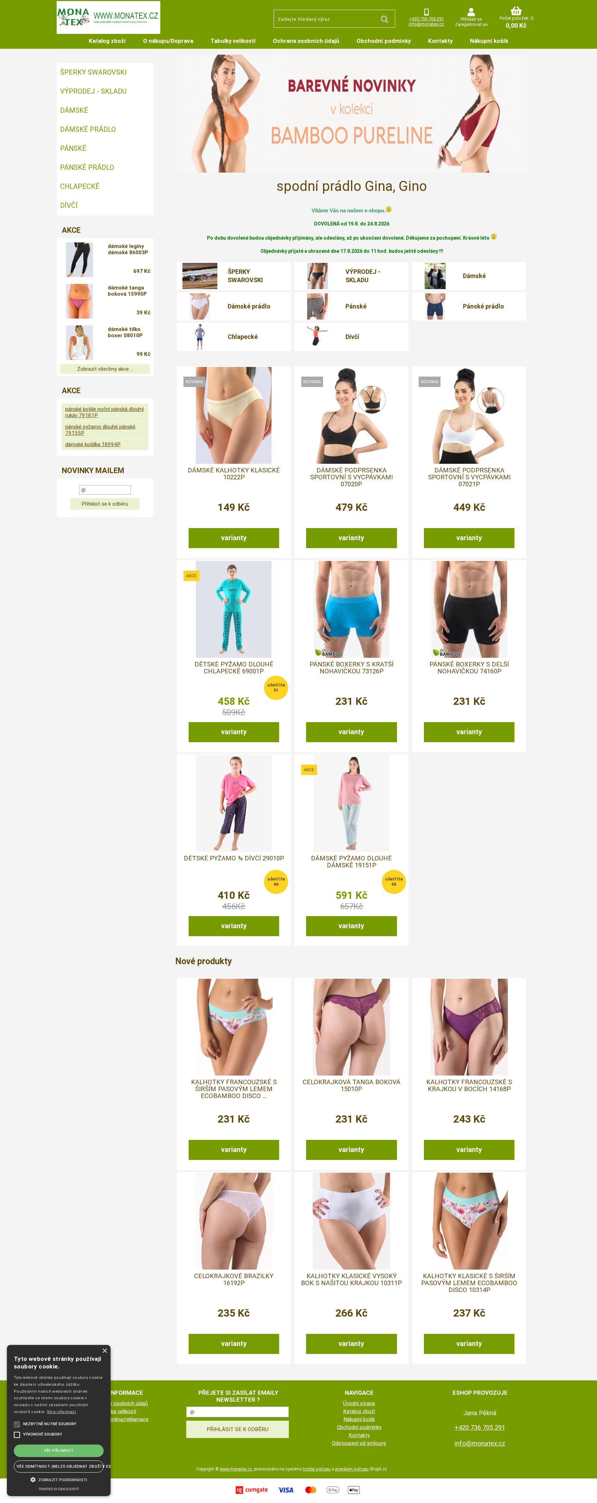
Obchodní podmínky (384, 40)
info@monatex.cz (426, 24)
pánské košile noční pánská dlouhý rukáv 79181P (104, 412)
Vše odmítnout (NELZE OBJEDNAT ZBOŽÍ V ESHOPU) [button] (60, 1466)
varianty (234, 538)
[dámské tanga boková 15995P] (79, 301)
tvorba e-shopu (317, 1469)
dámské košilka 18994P (93, 444)
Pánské (356, 306)
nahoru (586, 1492)
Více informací (61, 1412)
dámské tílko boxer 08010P (125, 332)
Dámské (474, 275)
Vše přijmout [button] (59, 1450)
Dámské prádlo (249, 306)
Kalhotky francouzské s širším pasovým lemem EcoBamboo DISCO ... (234, 1089)
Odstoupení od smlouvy (359, 1443)
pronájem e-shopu (352, 1469)
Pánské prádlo (483, 306)
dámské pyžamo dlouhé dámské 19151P (351, 862)
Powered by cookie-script (59, 1489)
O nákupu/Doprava (168, 40)
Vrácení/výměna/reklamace (117, 1419)
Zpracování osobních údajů (117, 1403)
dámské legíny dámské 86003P (128, 249)
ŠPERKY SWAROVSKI (245, 275)
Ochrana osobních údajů (306, 40)
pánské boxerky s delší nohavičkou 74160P (469, 668)
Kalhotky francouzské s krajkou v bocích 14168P (469, 1085)
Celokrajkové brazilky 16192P (233, 1280)
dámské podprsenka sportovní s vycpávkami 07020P (351, 477)
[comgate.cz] (298, 1495)
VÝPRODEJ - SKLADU (362, 275)
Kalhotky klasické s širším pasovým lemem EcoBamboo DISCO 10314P (469, 1283)
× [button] (104, 1351)
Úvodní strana (359, 1403)
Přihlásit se (471, 19)
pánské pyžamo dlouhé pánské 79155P (100, 430)
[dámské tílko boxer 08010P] (79, 342)
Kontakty (440, 40)
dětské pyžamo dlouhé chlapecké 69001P (234, 668)
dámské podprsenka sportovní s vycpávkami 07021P (469, 477)
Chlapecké (243, 336)
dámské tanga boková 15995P (127, 291)
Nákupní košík (489, 40)
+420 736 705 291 (426, 18)
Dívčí (352, 336)
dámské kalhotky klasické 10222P (234, 474)
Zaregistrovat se (471, 24)
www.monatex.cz (236, 1469)
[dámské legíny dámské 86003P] (79, 259)
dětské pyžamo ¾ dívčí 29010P (234, 858)
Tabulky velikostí (233, 40)
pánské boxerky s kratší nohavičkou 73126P (352, 668)
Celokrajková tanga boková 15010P (351, 1085)
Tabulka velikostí (117, 1411)
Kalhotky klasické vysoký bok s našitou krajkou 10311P (351, 1280)
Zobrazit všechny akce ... (105, 369)
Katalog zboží (107, 40)
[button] (59, 1479)
